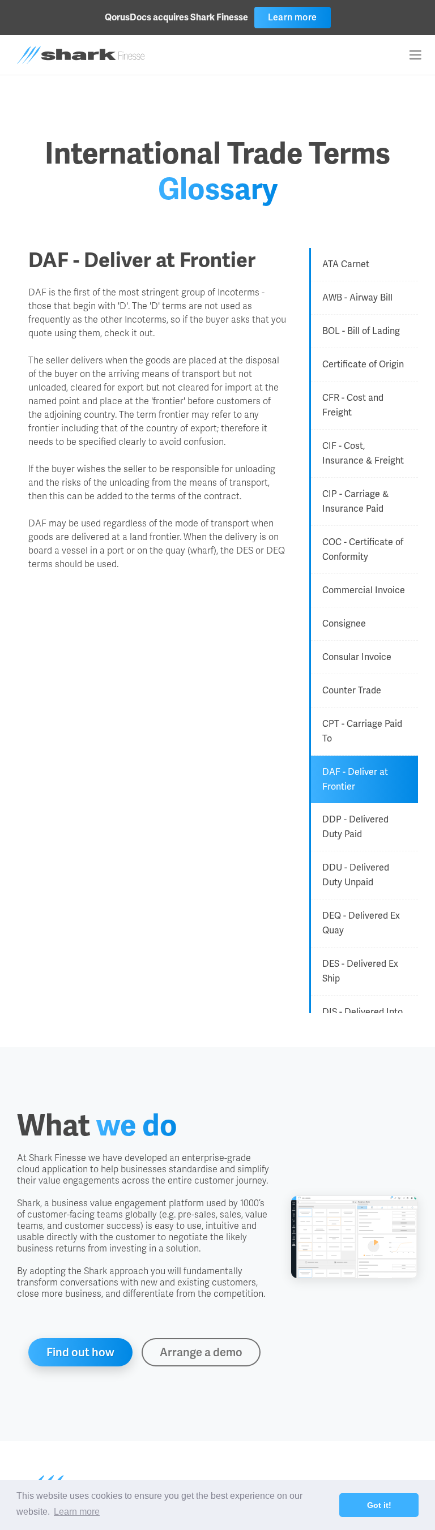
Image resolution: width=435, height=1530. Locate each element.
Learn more (292, 17)
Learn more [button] (77, 1511)
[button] (415, 55)
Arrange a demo (201, 1352)
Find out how (80, 1352)
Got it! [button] (379, 1505)
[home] (80, 55)
